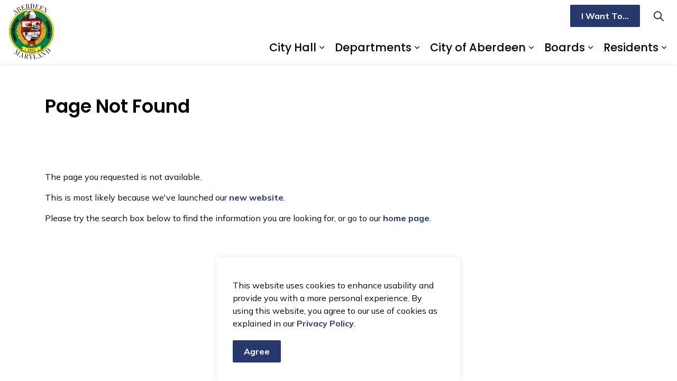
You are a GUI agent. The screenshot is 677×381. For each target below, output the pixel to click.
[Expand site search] (658, 16)
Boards (564, 47)
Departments (373, 47)
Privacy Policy (325, 323)
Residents (630, 47)
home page (406, 218)
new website (256, 197)
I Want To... (605, 16)
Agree (257, 351)
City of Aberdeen (478, 47)
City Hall (292, 47)
